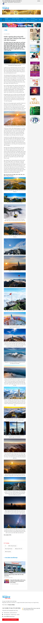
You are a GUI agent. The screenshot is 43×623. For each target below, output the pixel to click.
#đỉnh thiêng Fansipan (12, 545)
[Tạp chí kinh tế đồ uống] (5, 8)
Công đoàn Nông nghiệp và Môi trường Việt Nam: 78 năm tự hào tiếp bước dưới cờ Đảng (17, 581)
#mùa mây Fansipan (8, 548)
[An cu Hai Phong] (35, 35)
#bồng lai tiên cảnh (18, 548)
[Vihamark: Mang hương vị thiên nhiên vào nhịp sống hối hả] (14, 567)
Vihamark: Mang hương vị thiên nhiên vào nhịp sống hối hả (13, 575)
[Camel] (35, 100)
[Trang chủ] (3, 20)
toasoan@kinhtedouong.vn (9, 616)
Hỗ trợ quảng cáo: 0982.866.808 (10, 619)
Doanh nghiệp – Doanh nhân (10, 20)
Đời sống (25, 18)
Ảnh (6, 30)
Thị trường (33, 18)
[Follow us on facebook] (3, 4)
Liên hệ (38, 0)
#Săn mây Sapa (8, 551)
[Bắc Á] (35, 69)
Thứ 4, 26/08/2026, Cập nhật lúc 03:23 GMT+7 (12, 0)
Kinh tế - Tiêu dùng (15, 18)
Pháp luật (23, 20)
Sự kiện (6, 18)
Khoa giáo (28, 20)
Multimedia (33, 20)
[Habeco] (35, 81)
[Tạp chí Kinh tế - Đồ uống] (6, 597)
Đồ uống (18, 20)
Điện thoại (5, 2)
